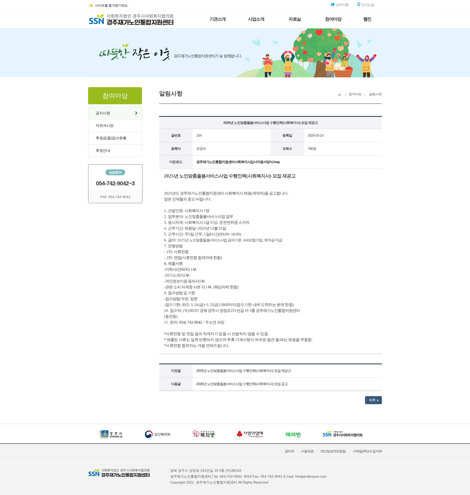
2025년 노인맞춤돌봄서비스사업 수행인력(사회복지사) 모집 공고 (242, 384)
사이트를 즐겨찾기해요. (111, 5)
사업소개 (256, 19)
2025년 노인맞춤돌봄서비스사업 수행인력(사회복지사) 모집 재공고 (243, 371)
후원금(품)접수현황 (111, 138)
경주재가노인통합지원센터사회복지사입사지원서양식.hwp (238, 162)
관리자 (289, 451)
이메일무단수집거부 (367, 451)
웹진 (367, 19)
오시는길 (367, 5)
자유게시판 (105, 125)
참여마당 (333, 19)
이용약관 (307, 451)
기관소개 (218, 19)
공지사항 (342, 5)
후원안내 (103, 150)
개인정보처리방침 (333, 451)
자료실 (295, 19)
